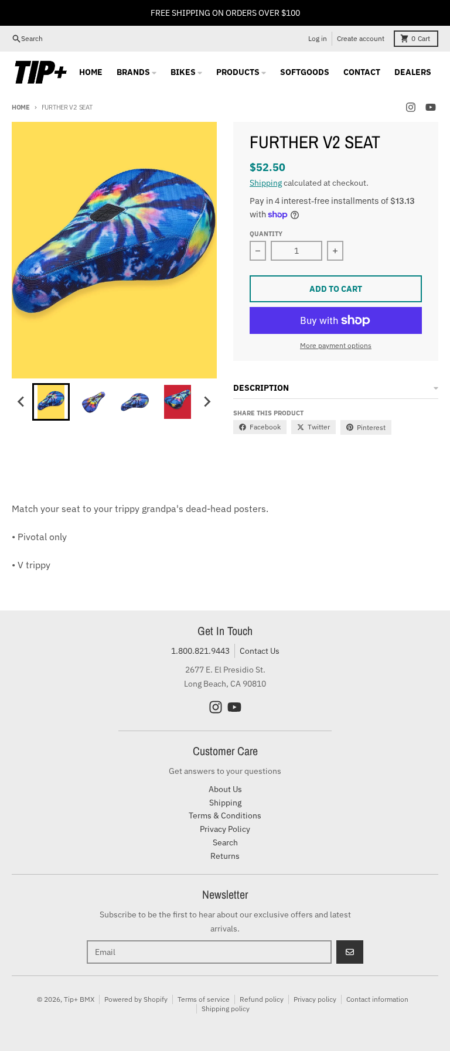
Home (21, 107)
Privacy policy (315, 999)
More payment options (335, 345)
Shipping (266, 183)
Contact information (377, 999)
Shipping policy (226, 1008)
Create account (360, 38)
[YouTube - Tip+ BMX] (430, 107)
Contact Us (259, 651)
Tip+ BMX (79, 999)
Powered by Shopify (136, 999)
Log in (317, 38)
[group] (51, 402)
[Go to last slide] (21, 402)
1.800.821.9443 (200, 651)
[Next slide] (207, 402)
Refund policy (262, 999)
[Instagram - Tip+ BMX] (410, 107)
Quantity (266, 234)
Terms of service (204, 999)
